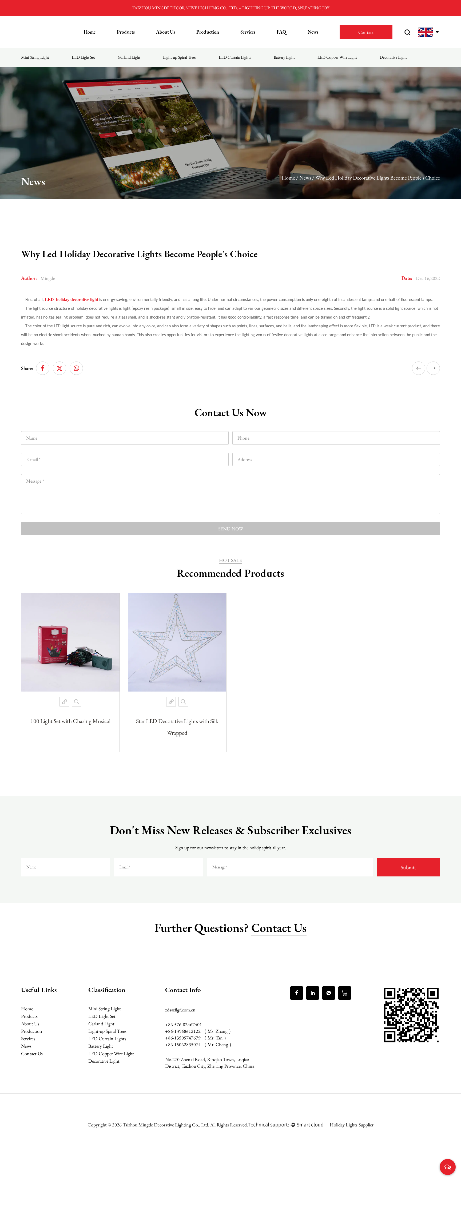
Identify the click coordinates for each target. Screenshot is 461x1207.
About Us (165, 32)
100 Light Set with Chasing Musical (70, 721)
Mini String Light (35, 57)
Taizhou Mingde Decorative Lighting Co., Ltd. (166, 1125)
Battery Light (284, 57)
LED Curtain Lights (235, 57)
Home (90, 32)
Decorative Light (393, 57)
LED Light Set (83, 57)
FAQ (281, 32)
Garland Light (129, 57)
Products (126, 32)
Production (207, 32)
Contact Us (279, 927)
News (313, 32)
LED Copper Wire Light (337, 57)
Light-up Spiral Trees (179, 57)
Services (247, 32)
